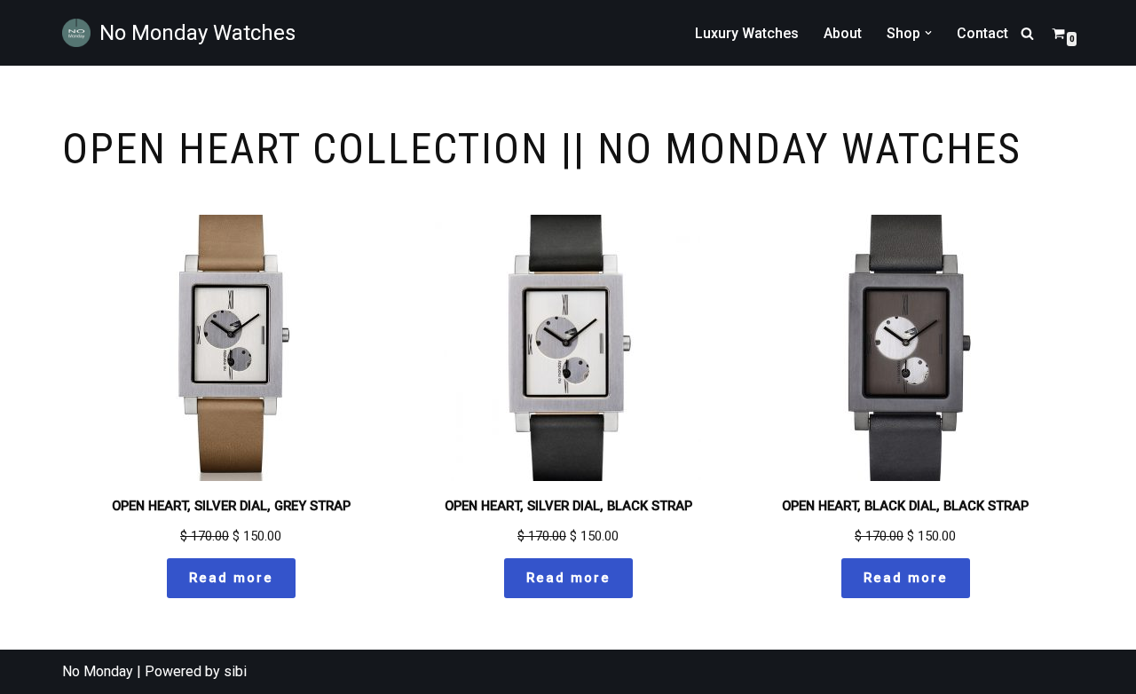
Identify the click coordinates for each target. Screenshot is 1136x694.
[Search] (1027, 33)
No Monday (97, 671)
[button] (928, 32)
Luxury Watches (747, 33)
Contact (982, 33)
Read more (231, 578)
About (843, 33)
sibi (235, 671)
